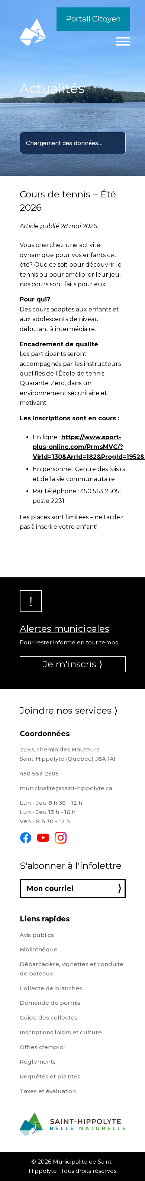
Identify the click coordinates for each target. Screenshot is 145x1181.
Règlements (38, 1061)
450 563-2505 (39, 773)
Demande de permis (50, 1002)
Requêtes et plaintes (50, 1076)
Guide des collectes (48, 1017)
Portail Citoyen (93, 18)
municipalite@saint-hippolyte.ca (66, 788)
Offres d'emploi (42, 1047)
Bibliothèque (39, 949)
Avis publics (37, 934)
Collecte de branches (51, 988)
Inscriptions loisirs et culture (61, 1032)
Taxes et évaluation (48, 1091)
